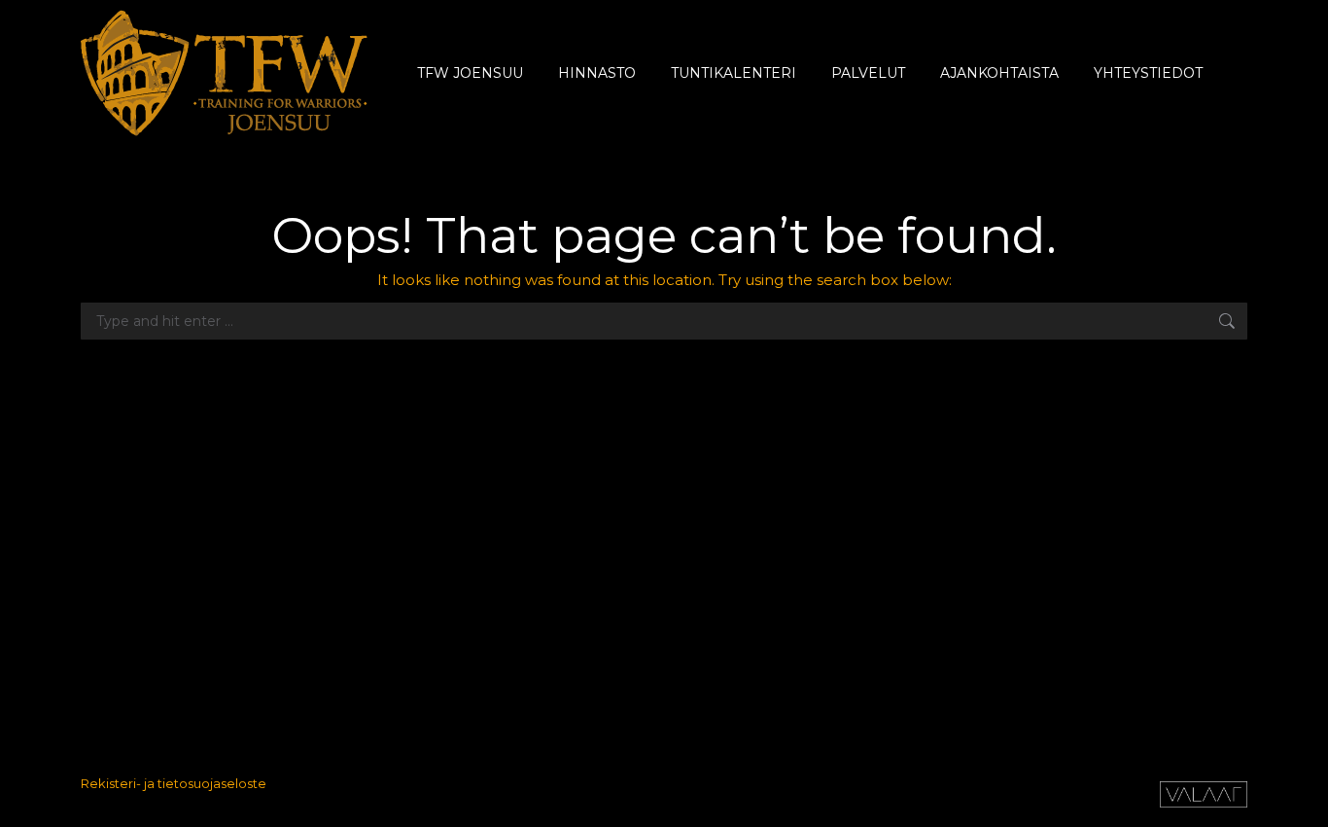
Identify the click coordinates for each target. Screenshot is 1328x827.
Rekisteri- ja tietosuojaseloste (173, 783)
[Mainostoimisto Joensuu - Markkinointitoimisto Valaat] (1203, 802)
